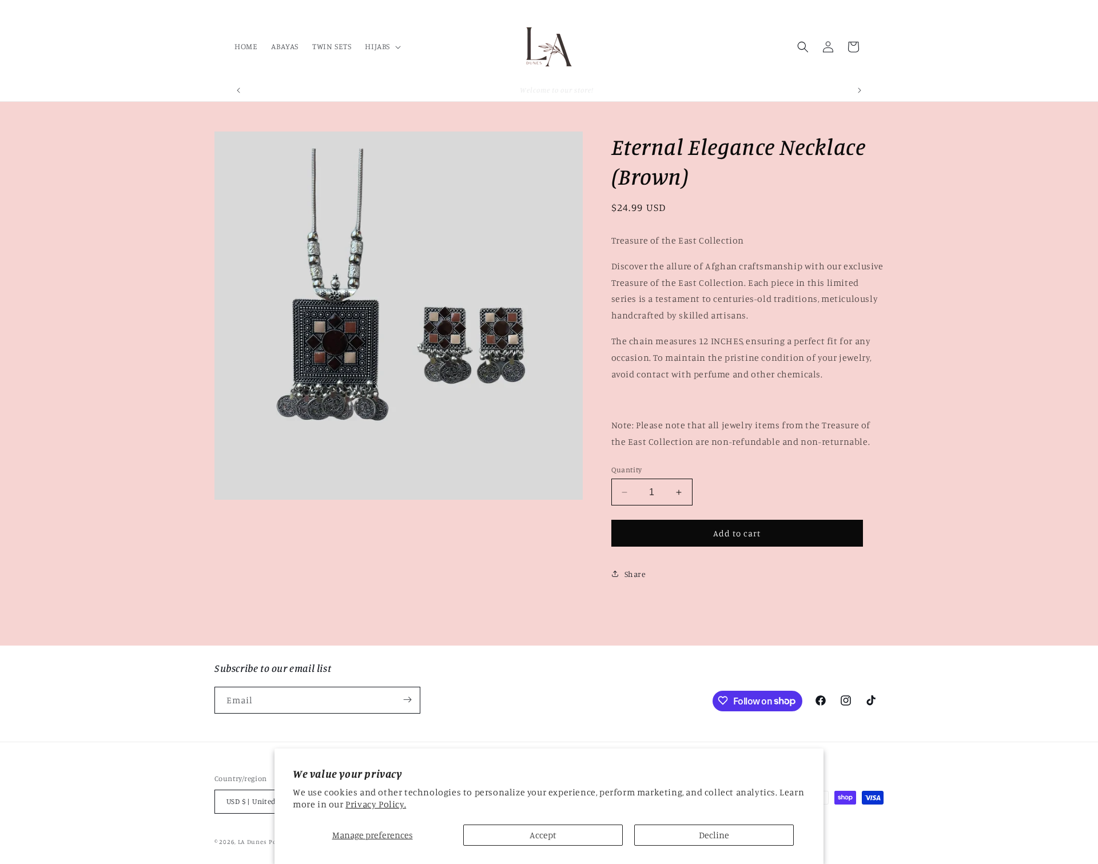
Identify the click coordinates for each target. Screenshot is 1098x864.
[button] (381, 46)
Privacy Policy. (375, 804)
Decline (714, 835)
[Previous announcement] (238, 90)
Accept (543, 835)
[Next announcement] (859, 90)
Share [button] (635, 574)
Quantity (626, 469)
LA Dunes (252, 842)
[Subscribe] (407, 699)
